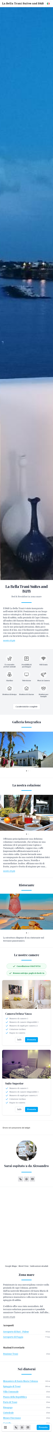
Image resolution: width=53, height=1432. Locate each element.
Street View (24, 1266)
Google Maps (11, 1266)
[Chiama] (16, 1427)
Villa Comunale (11, 1392)
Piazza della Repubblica (15, 1397)
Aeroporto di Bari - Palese (16, 1332)
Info (19, 1040)
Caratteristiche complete (26, 707)
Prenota (43, 1427)
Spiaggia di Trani (11, 1386)
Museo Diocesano (12, 1418)
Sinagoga (7, 1407)
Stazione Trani (10, 1354)
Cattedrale (8, 1413)
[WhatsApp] (22, 1427)
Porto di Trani (10, 1402)
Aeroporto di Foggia (13, 1337)
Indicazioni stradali (39, 1266)
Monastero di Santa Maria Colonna (20, 1381)
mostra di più (9, 640)
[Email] (27, 1427)
